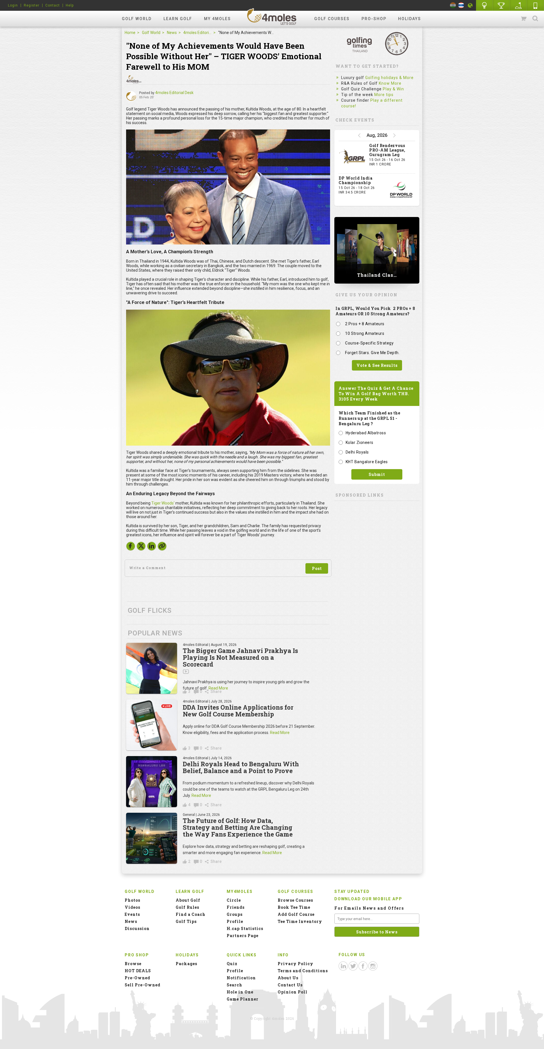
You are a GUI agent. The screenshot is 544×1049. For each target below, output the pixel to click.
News (172, 32)
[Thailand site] (461, 5)
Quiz (232, 963)
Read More (218, 688)
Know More (390, 83)
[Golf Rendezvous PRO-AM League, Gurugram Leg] (352, 157)
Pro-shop (374, 18)
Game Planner (242, 999)
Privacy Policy (295, 963)
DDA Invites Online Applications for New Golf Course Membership (238, 710)
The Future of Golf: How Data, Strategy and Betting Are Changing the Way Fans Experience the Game (238, 827)
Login (13, 5)
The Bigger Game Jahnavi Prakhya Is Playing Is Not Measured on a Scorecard (240, 657)
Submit (377, 474)
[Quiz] (484, 5)
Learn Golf (177, 18)
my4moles (272, 16)
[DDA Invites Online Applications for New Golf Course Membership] (151, 724)
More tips (384, 94)
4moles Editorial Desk (174, 92)
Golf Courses (332, 18)
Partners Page (242, 935)
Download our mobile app (368, 899)
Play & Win (393, 89)
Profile (235, 921)
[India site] (453, 5)
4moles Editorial (197, 32)
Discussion (137, 928)
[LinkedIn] (151, 547)
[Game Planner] (518, 5)
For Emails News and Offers (369, 908)
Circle (234, 900)
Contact (52, 5)
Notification (241, 977)
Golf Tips (186, 921)
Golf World (137, 18)
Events (132, 914)
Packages (186, 963)
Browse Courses (295, 900)
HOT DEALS (138, 970)
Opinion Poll (292, 992)
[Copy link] (162, 546)
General (189, 815)
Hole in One (501, 5)
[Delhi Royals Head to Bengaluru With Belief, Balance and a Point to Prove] (151, 781)
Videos (132, 907)
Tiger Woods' (163, 503)
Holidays (409, 18)
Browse (133, 963)
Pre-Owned (137, 977)
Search (535, 18)
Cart (524, 18)
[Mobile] (535, 5)
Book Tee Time (294, 907)
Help (70, 5)
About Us (288, 977)
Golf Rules (187, 907)
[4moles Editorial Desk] (131, 96)
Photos (132, 900)
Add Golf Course (296, 914)
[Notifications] (470, 5)
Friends (236, 907)
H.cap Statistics (245, 928)
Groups (235, 914)
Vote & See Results (377, 365)
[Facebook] (130, 547)
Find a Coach (190, 914)
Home (130, 32)
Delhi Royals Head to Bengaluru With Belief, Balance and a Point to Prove (241, 767)
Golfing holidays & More (389, 77)
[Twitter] (141, 547)
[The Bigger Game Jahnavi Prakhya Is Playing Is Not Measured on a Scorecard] (151, 668)
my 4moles (217, 18)
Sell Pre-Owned (142, 985)
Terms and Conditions (303, 970)
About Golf (188, 900)
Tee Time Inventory (300, 921)
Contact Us (290, 985)
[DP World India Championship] (401, 190)
